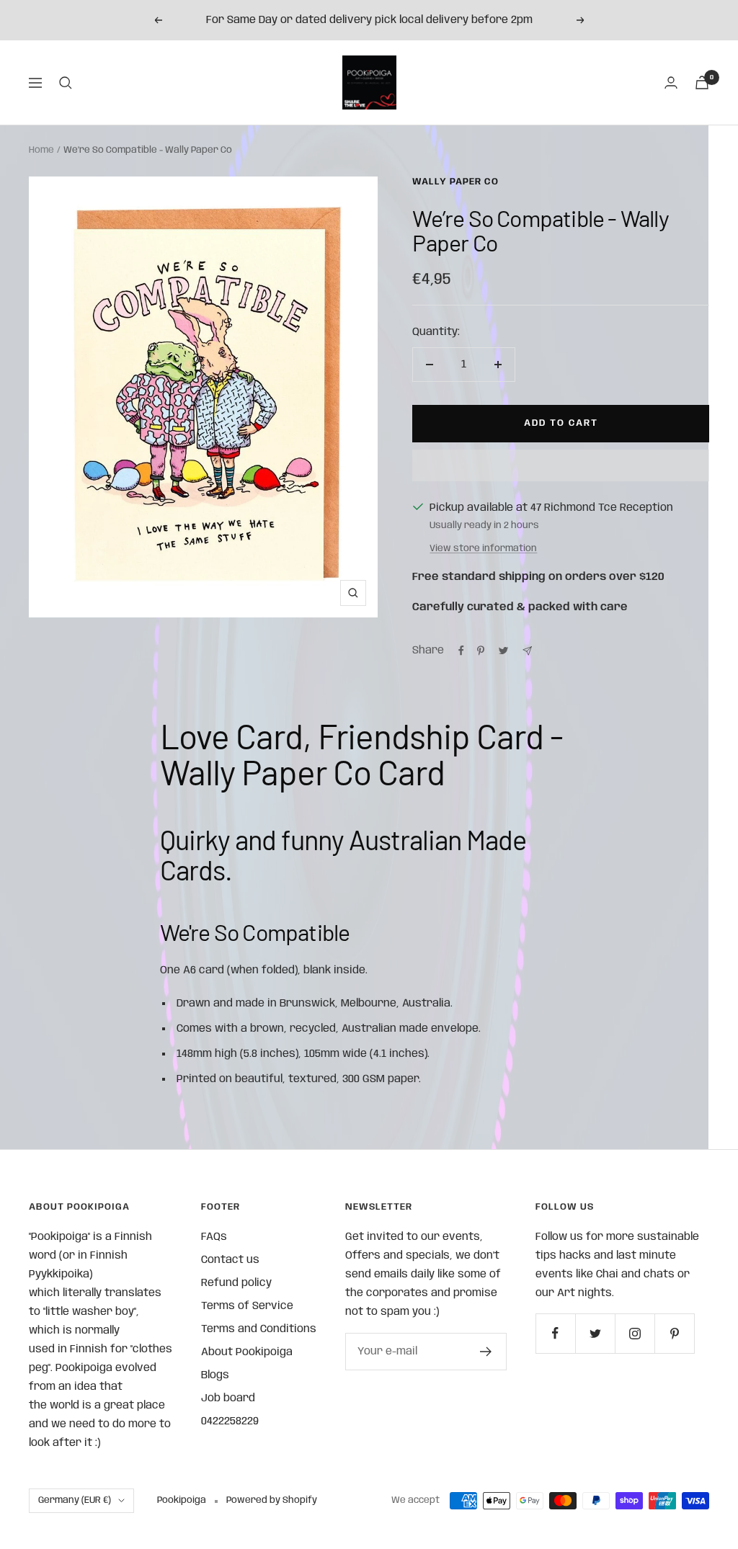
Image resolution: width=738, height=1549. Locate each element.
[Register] (486, 1352)
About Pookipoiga (247, 1352)
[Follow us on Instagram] (634, 1333)
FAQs (214, 1237)
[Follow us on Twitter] (595, 1333)
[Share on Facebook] (461, 651)
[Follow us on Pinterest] (674, 1333)
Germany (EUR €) (74, 1500)
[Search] (65, 82)
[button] (560, 465)
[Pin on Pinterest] (480, 651)
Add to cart (561, 423)
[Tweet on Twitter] (503, 651)
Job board (228, 1398)
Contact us (230, 1260)
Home (41, 150)
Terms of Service (247, 1306)
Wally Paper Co (455, 182)
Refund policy (236, 1283)
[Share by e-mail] (527, 651)
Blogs (215, 1375)
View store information (483, 548)
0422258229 (230, 1421)
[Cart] (702, 82)
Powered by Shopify (271, 1500)
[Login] (670, 82)
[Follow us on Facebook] (555, 1333)
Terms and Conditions (258, 1329)
